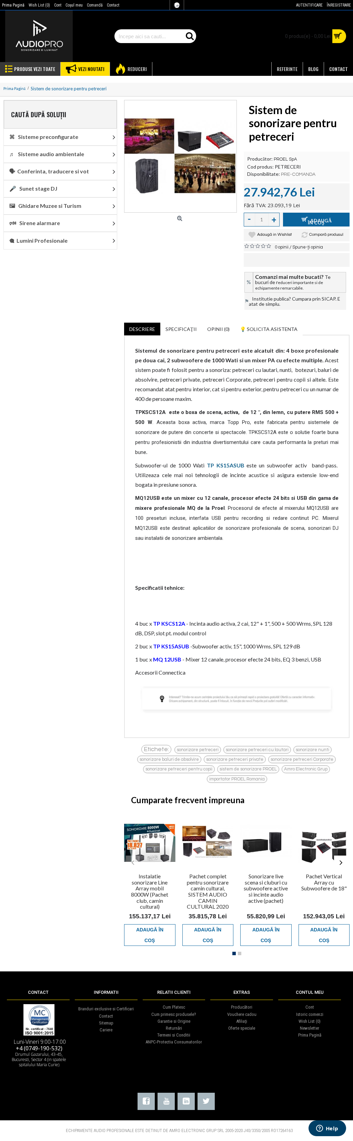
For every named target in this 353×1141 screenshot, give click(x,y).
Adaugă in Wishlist (274, 234)
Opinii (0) (218, 329)
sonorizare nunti (312, 749)
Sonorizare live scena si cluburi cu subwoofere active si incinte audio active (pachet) (266, 888)
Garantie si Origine (174, 1021)
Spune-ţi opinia (307, 247)
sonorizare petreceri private (234, 759)
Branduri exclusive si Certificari (106, 1008)
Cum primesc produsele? (173, 1014)
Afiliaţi (241, 1021)
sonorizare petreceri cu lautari (257, 749)
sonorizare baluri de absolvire (169, 759)
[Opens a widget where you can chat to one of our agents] (327, 1129)
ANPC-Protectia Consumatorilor (173, 1041)
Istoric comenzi (309, 1014)
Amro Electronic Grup (305, 769)
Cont (309, 1007)
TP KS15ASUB (171, 646)
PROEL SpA (285, 159)
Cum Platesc (174, 1007)
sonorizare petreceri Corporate (302, 759)
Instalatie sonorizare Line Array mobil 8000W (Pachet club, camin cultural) (149, 891)
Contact (106, 1016)
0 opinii (282, 247)
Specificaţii (181, 329)
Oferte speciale (241, 1028)
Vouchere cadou (241, 1014)
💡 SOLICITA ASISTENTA (268, 329)
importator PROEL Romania (237, 779)
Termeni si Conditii (173, 1035)
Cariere (106, 1029)
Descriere (142, 329)
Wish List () (310, 1021)
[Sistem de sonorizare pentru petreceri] (180, 156)
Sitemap (106, 1023)
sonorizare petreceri (198, 749)
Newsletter (309, 1028)
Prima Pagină (309, 1035)
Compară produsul (326, 234)
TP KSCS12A (169, 623)
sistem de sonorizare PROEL (248, 769)
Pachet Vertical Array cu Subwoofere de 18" (324, 882)
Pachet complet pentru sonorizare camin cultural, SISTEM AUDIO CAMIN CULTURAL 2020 (208, 891)
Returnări (174, 1028)
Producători (241, 1007)
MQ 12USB (167, 659)
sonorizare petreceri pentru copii (178, 769)
